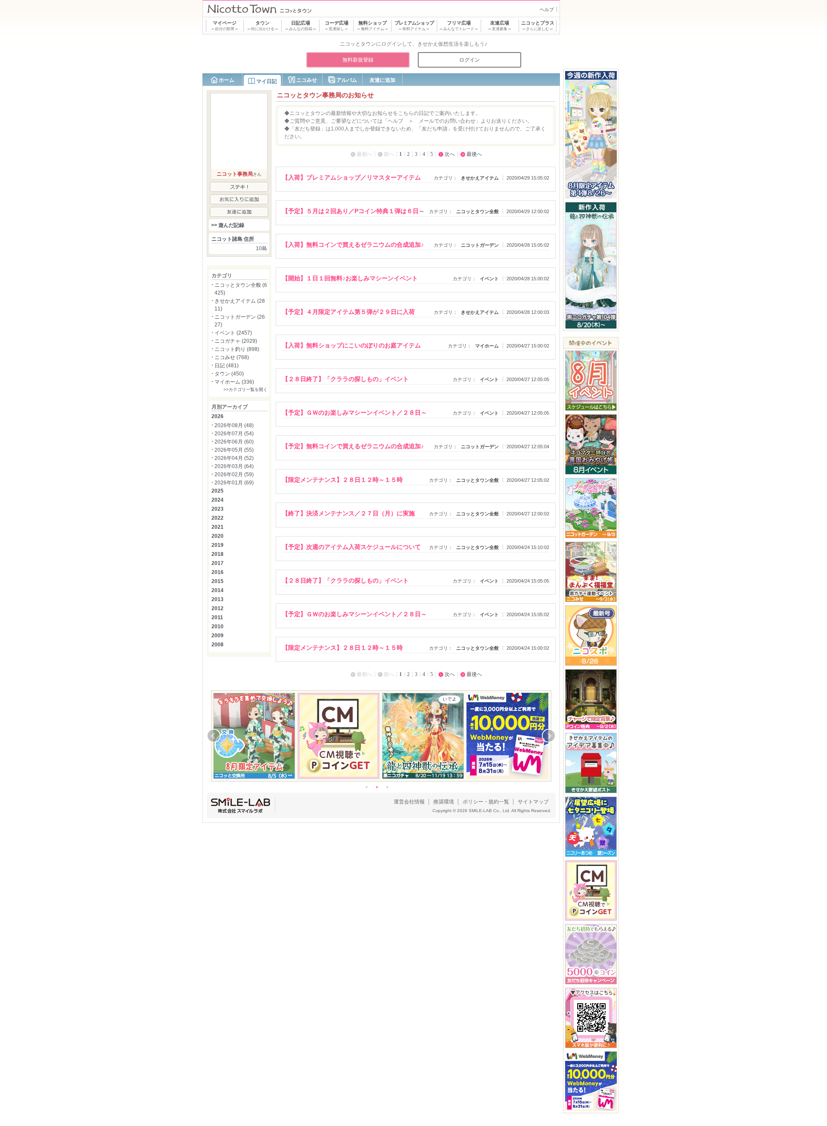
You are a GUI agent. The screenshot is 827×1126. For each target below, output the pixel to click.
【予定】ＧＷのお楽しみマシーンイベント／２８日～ (354, 412)
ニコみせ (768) (232, 357)
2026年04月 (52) (234, 458)
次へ (450, 154)
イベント (489, 278)
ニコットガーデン (480, 245)
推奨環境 (443, 802)
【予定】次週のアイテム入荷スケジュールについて (351, 546)
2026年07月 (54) (234, 434)
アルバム (346, 80)
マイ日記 (266, 81)
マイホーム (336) (234, 382)
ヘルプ (547, 9)
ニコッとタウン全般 (477, 211)
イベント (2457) (233, 333)
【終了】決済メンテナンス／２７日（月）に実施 (348, 513)
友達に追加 (382, 80)
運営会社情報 (409, 802)
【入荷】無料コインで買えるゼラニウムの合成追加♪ (353, 244)
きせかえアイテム (480, 177)
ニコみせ (306, 80)
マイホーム (487, 345)
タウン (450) (229, 374)
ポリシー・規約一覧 (486, 802)
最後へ (474, 154)
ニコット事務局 (235, 174)
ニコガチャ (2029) (236, 341)
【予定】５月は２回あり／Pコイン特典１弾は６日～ (353, 211)
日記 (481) (227, 366)
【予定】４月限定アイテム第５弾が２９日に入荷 (348, 311)
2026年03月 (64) (234, 466)
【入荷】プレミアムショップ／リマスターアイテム (351, 177)
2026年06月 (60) (234, 442)
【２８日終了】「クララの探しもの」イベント (345, 378)
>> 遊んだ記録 (227, 225)
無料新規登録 (357, 60)
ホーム (226, 80)
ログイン (469, 60)
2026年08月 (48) (234, 425)
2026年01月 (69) (234, 483)
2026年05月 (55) (234, 450)
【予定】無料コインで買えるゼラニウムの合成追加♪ (353, 446)
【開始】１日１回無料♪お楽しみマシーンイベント (350, 278)
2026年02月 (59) (234, 474)
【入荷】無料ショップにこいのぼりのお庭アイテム (351, 345)
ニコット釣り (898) (237, 349)
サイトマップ (533, 802)
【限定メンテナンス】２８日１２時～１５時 (342, 479)
